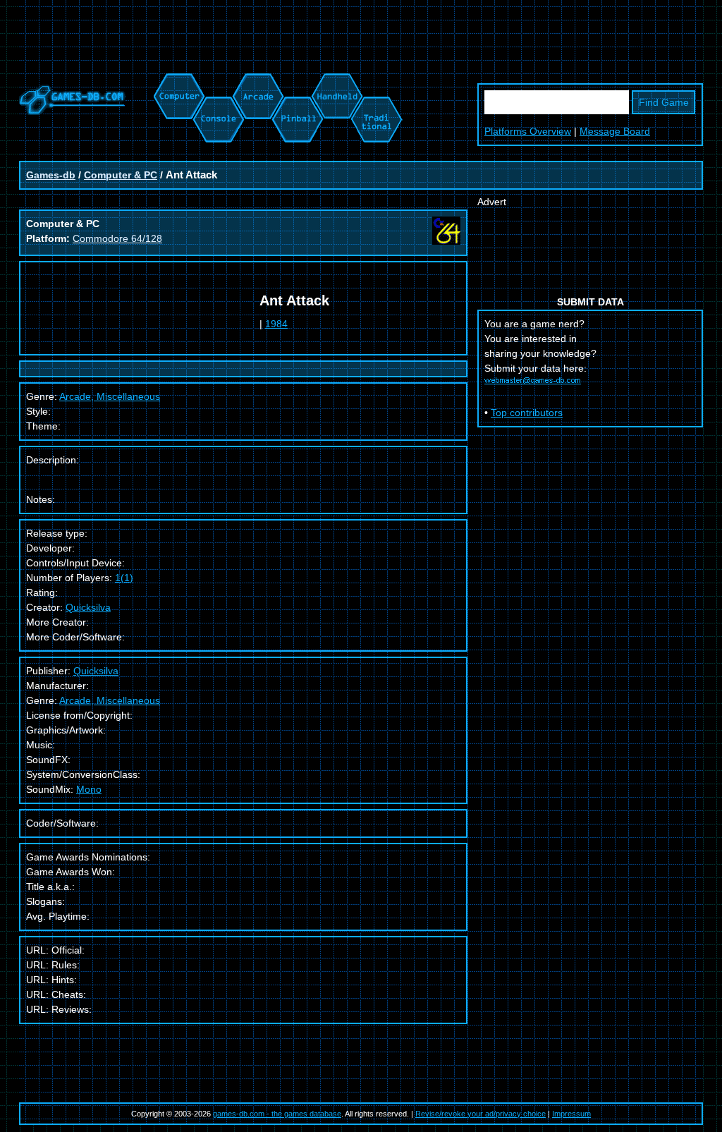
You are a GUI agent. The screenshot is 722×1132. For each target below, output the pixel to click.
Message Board (615, 131)
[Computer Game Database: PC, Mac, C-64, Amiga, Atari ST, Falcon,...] (177, 80)
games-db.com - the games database (277, 1113)
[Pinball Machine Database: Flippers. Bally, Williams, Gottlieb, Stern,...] (296, 80)
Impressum (571, 1113)
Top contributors (527, 412)
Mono (89, 789)
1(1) (124, 577)
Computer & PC (120, 175)
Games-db (50, 175)
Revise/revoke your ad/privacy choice (480, 1113)
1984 (276, 323)
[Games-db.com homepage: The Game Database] (72, 111)
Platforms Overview (527, 131)
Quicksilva (88, 607)
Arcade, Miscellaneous (109, 700)
